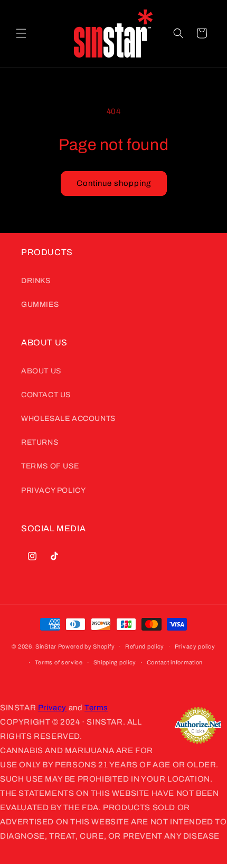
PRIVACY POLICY (53, 490)
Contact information (175, 662)
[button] (21, 33)
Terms (96, 707)
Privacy (52, 707)
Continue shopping (114, 183)
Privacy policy (195, 646)
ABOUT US (41, 371)
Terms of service (59, 662)
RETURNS (39, 442)
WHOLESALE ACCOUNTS (68, 418)
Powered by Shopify (86, 646)
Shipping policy (115, 662)
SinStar (45, 646)
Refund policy (144, 646)
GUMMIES (40, 304)
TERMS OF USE (50, 466)
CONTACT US (46, 395)
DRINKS (36, 281)
